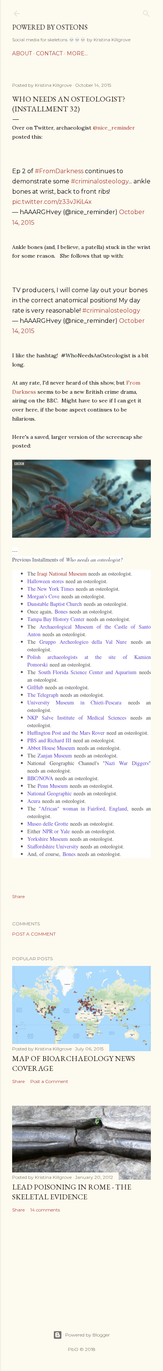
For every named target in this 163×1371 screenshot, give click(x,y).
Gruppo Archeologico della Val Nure (83, 641)
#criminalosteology (100, 181)
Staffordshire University (52, 846)
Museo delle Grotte (47, 823)
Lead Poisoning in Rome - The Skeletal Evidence (71, 1192)
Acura (33, 800)
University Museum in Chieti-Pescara (74, 702)
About (22, 53)
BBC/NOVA (40, 778)
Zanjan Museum (55, 755)
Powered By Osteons (50, 27)
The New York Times (50, 588)
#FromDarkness (59, 171)
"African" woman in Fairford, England (83, 808)
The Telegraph (42, 694)
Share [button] (18, 896)
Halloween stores (45, 581)
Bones (61, 611)
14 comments (45, 1210)
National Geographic (49, 793)
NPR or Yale (56, 831)
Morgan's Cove (43, 596)
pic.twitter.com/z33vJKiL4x (52, 201)
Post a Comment (34, 934)
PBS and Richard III (49, 740)
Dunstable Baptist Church (54, 603)
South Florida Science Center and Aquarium (87, 672)
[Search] (146, 12)
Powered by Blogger (87, 1335)
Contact (49, 53)
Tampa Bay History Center (56, 619)
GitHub (35, 687)
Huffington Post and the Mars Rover (66, 732)
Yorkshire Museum (47, 838)
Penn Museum (53, 785)
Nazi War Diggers (127, 763)
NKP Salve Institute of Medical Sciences (76, 717)
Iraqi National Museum (62, 573)
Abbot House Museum (51, 747)
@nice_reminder (114, 127)
